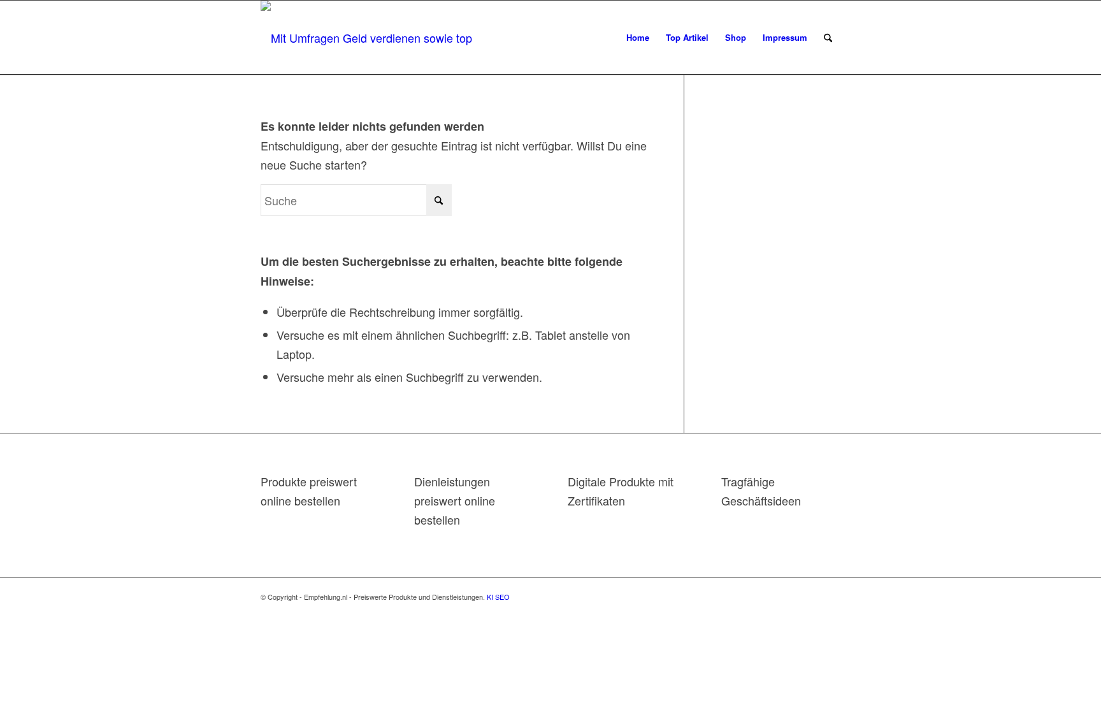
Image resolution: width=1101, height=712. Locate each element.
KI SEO (498, 597)
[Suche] (828, 38)
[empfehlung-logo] (371, 38)
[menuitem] (638, 38)
